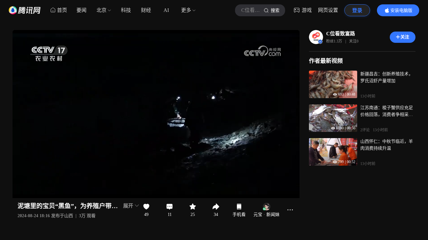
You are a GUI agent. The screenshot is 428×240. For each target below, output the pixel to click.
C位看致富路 (340, 33)
